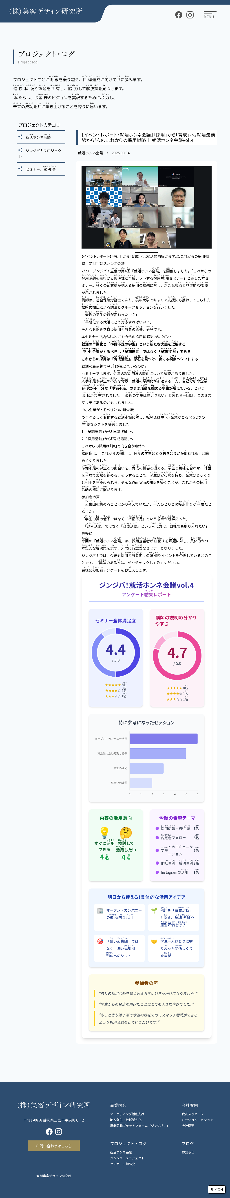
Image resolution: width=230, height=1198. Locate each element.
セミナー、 (41, 169)
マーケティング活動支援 (127, 1114)
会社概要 (188, 1125)
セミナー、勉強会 (122, 1164)
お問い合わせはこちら (54, 1146)
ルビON (216, 1189)
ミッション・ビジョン (197, 1119)
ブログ (188, 1143)
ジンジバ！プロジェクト (127, 1158)
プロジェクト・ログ (128, 1143)
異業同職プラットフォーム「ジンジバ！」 (140, 1125)
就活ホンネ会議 (121, 1152)
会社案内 (190, 1105)
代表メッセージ (193, 1114)
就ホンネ (38, 137)
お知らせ (188, 1152)
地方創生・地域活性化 (126, 1119)
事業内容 (118, 1105)
